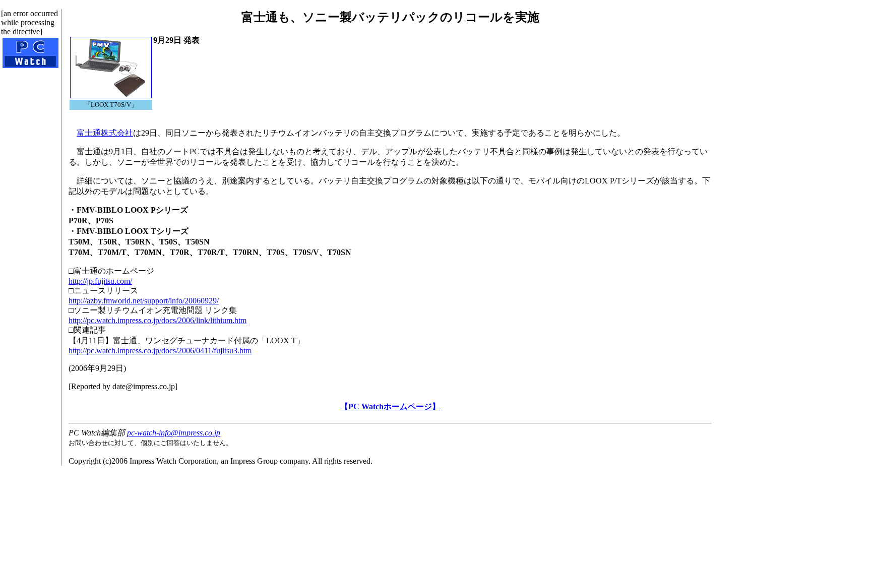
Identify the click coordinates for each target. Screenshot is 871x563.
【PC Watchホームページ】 (390, 406)
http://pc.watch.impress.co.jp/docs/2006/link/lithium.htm (157, 320)
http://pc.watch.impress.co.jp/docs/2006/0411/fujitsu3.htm (160, 350)
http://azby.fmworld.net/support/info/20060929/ (144, 300)
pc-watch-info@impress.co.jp (173, 432)
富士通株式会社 (105, 133)
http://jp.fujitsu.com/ (100, 281)
